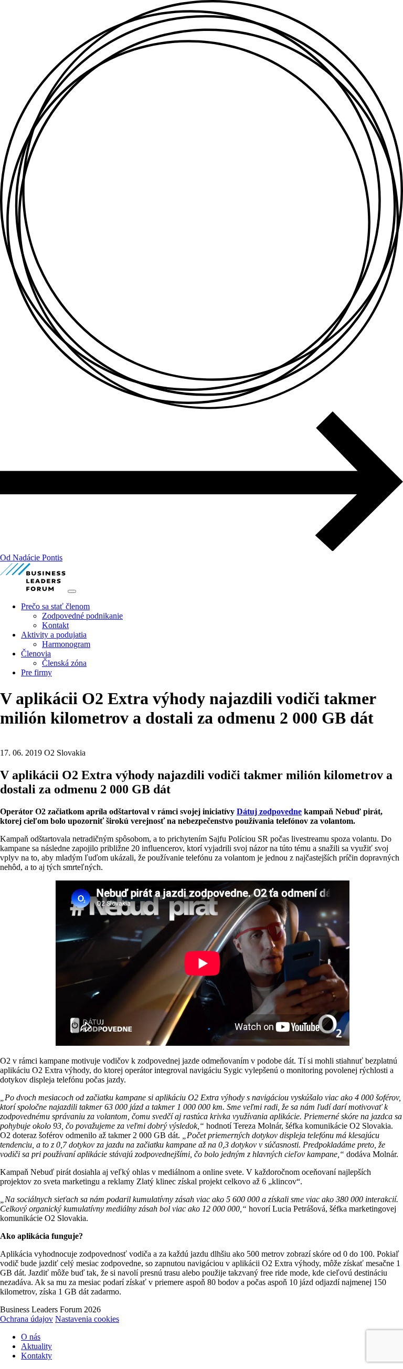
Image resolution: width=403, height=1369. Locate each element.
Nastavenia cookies (87, 1318)
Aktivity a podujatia (54, 634)
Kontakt (55, 625)
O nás (30, 1336)
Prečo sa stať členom (55, 606)
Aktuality (36, 1346)
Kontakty (36, 1355)
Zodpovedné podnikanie (82, 615)
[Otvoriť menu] (72, 591)
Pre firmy (36, 672)
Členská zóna (64, 663)
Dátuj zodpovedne (269, 811)
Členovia (36, 653)
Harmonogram (66, 644)
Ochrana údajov (26, 1318)
